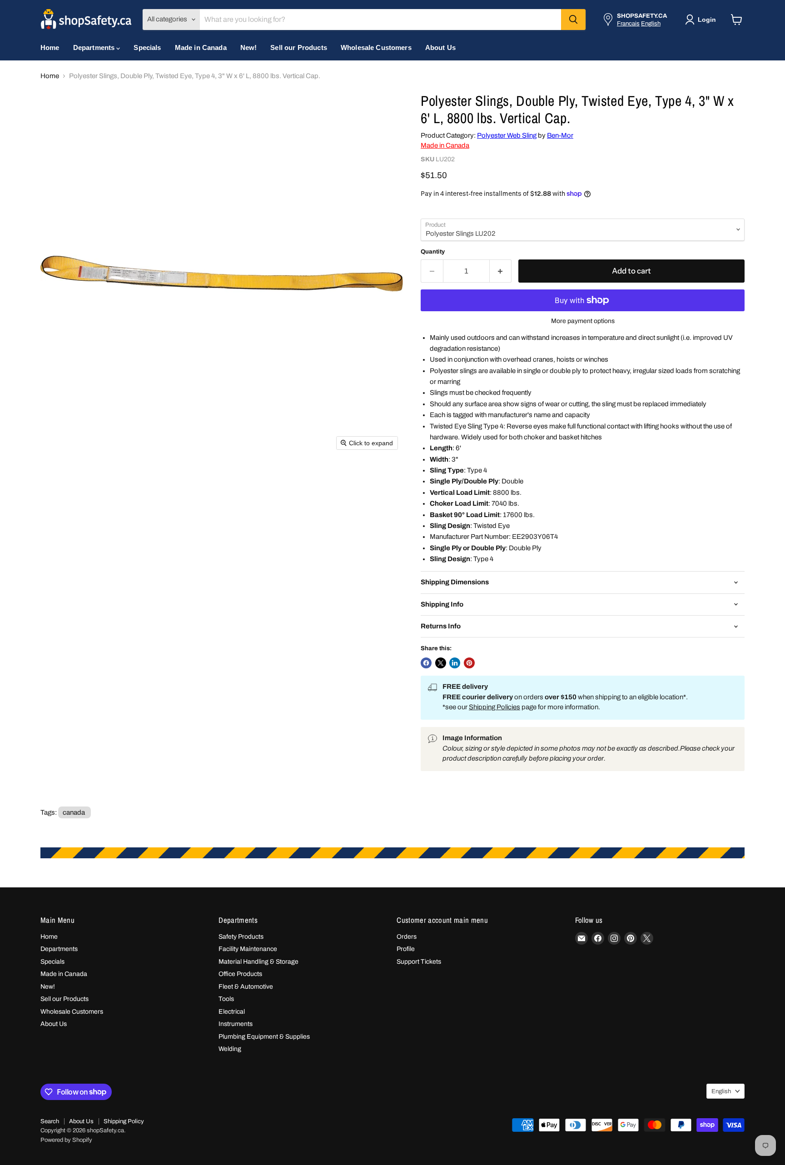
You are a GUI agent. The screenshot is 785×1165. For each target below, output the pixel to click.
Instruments (236, 1024)
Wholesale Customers (376, 47)
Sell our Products (298, 47)
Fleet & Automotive (246, 986)
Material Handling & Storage (258, 961)
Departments (95, 47)
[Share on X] (440, 662)
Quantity (433, 251)
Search (49, 1121)
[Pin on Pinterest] (469, 662)
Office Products (240, 974)
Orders (407, 936)
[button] (702, 19)
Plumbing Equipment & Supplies (264, 1036)
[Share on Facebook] (426, 662)
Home (50, 47)
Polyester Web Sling (507, 135)
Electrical (232, 1011)
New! (248, 47)
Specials (147, 47)
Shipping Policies (494, 707)
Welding (230, 1049)
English (651, 23)
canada (74, 812)
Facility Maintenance (248, 949)
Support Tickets (419, 961)
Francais (628, 23)
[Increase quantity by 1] (501, 271)
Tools (226, 999)
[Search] (573, 19)
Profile (406, 949)
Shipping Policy (124, 1121)
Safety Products (241, 936)
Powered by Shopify (66, 1140)
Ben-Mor (560, 135)
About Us (440, 47)
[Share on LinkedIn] (454, 662)
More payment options (583, 321)
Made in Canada (201, 47)
